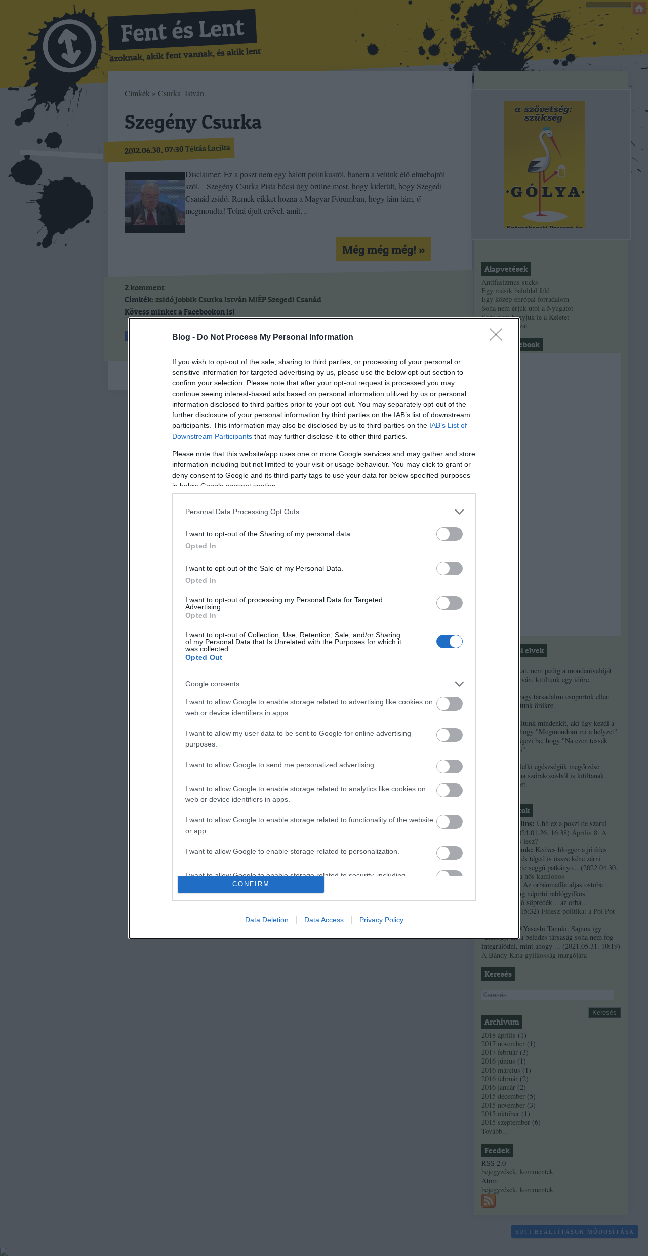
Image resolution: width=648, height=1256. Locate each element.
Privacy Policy (381, 920)
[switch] (449, 534)
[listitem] (324, 511)
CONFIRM (251, 884)
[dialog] (324, 628)
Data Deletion (267, 920)
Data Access (324, 920)
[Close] (499, 337)
